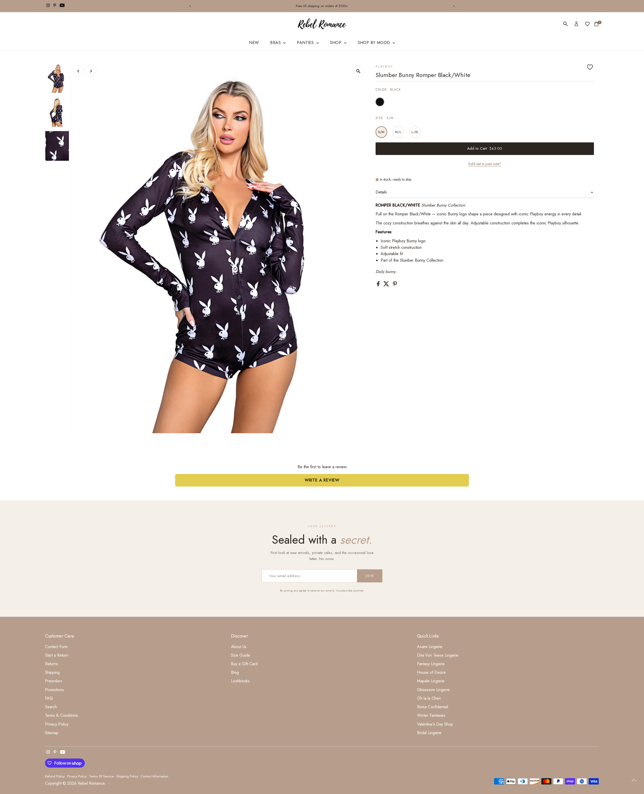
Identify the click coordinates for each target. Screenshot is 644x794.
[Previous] (190, 6)
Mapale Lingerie (431, 681)
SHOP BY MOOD (374, 43)
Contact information (154, 776)
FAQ (49, 698)
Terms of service (101, 776)
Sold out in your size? (484, 163)
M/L (398, 132)
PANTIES (306, 43)
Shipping (52, 672)
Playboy (384, 66)
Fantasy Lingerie (431, 664)
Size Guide (240, 655)
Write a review (322, 480)
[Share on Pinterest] (395, 285)
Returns (51, 664)
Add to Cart (484, 148)
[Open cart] (596, 24)
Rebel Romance (91, 783)
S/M (381, 132)
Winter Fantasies (431, 715)
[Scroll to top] (634, 780)
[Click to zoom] (358, 71)
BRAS (276, 43)
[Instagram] (48, 6)
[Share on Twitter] (386, 285)
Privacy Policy (56, 724)
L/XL (415, 132)
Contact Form (56, 647)
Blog (235, 672)
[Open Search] (565, 24)
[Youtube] (62, 6)
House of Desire (431, 672)
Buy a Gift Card (244, 664)
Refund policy (55, 776)
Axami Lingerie (429, 647)
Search (51, 707)
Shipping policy (127, 776)
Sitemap (51, 733)
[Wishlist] (587, 23)
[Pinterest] (54, 6)
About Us (239, 647)
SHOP (336, 43)
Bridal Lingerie (429, 733)
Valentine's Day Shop (435, 724)
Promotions (54, 690)
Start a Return (56, 655)
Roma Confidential (432, 707)
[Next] (453, 6)
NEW (254, 43)
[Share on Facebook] (379, 285)
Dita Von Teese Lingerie (437, 655)
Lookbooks (240, 681)
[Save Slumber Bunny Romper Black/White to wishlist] (590, 67)
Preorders (53, 681)
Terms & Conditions (61, 715)
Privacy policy (77, 776)
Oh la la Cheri (429, 698)
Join (370, 576)
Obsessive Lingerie (433, 690)
